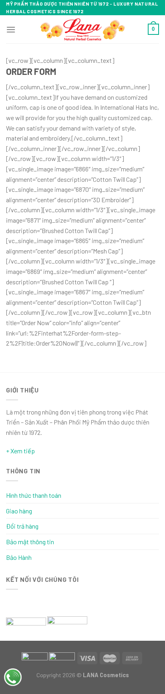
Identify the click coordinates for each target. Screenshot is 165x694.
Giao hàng (19, 511)
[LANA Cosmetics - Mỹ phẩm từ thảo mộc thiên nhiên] (82, 29)
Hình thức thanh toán (33, 495)
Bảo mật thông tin (30, 541)
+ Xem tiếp (20, 451)
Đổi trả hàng (22, 526)
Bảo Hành (19, 557)
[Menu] (11, 29)
